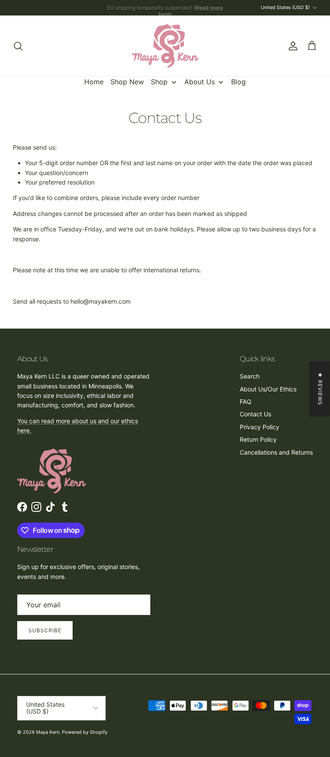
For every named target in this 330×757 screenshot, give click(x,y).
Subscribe (44, 630)
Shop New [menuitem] (127, 81)
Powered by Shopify (84, 732)
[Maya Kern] (165, 46)
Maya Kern (47, 732)
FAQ (245, 401)
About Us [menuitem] (199, 81)
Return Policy (258, 439)
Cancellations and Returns (276, 452)
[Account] (291, 46)
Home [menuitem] (94, 81)
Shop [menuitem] (159, 81)
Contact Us (255, 414)
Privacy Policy (259, 427)
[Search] (18, 46)
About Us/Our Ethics (268, 389)
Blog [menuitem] (238, 81)
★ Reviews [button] (320, 388)
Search (250, 376)
